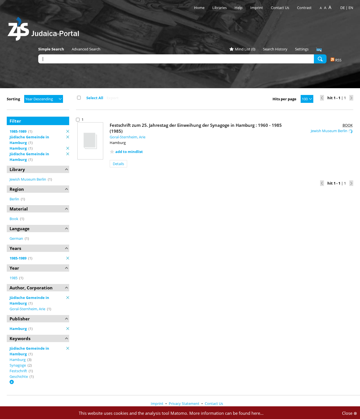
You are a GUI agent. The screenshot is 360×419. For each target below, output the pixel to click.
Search (320, 58)
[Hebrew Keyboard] (319, 49)
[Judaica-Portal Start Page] (45, 27)
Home (199, 7)
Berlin (15, 198)
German (17, 238)
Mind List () (245, 49)
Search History (275, 49)
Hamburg (18, 359)
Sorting (13, 98)
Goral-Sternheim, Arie (28, 308)
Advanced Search (86, 49)
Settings (302, 49)
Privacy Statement (184, 403)
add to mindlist (129, 151)
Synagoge (18, 365)
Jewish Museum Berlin (28, 179)
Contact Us (280, 7)
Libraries (219, 7)
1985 (14, 277)
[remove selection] (67, 131)
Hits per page (284, 98)
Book (14, 218)
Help (238, 7)
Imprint (256, 7)
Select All (94, 97)
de (342, 7)
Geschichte (19, 376)
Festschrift (19, 370)
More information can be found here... (226, 413)
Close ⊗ (349, 413)
